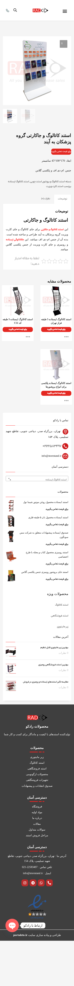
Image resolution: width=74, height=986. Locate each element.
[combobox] (37, 478)
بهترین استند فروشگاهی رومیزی (53, 665)
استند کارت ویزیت (54, 187)
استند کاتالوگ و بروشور (54, 182)
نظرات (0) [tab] (45, 199)
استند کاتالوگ (61, 605)
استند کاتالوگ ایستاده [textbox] (38, 480)
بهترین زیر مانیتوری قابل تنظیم (54, 648)
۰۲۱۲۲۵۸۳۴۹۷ (52, 446)
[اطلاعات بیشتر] (67, 336)
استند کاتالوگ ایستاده (18, 182)
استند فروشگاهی (59, 616)
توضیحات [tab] (62, 199)
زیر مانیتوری (62, 627)
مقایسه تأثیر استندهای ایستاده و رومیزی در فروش (45, 682)
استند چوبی (36, 182)
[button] (64, 11)
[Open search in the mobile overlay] (15, 10)
